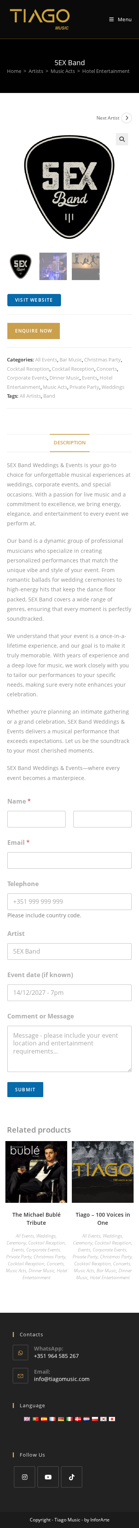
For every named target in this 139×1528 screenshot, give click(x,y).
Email (18, 842)
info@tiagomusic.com (62, 1379)
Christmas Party (102, 359)
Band (49, 395)
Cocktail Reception (28, 368)
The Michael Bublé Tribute (36, 1218)
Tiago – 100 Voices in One (103, 1218)
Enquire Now (33, 331)
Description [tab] (70, 442)
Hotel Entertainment (106, 71)
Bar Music (70, 359)
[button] (122, 139)
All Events (46, 359)
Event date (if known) (40, 975)
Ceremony (16, 1242)
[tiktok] (71, 1476)
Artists (36, 71)
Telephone (23, 884)
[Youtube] (48, 1476)
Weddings (113, 386)
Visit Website (34, 300)
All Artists (30, 395)
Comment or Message (40, 1016)
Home (14, 71)
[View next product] (126, 118)
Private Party (84, 386)
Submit (25, 1089)
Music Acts (63, 71)
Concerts (107, 368)
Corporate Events (27, 377)
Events (89, 377)
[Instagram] (24, 1476)
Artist (16, 933)
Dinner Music (64, 377)
